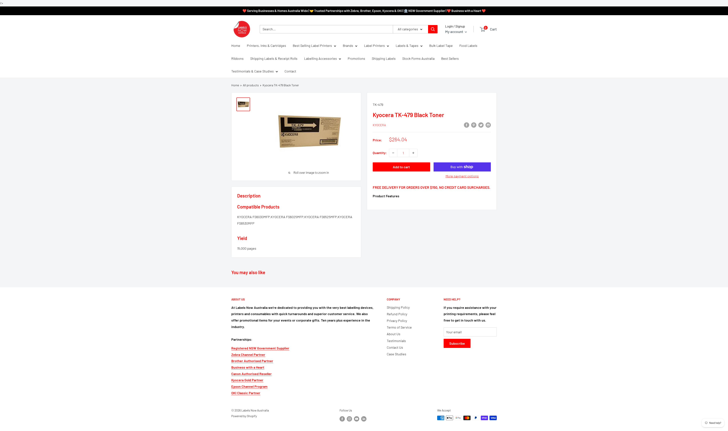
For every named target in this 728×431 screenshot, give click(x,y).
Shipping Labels (384, 58)
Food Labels (468, 45)
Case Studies (396, 354)
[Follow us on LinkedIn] (363, 419)
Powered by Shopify (244, 416)
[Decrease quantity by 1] (393, 153)
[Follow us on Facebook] (342, 419)
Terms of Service (399, 327)
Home (235, 45)
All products (251, 85)
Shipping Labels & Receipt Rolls (273, 58)
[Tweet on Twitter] (481, 125)
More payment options (462, 176)
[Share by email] (488, 125)
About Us (393, 334)
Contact (290, 71)
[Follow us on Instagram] (349, 419)
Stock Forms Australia (418, 58)
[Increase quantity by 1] (413, 153)
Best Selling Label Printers (312, 45)
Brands (348, 45)
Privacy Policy (397, 321)
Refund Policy (397, 314)
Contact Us (395, 347)
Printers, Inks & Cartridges (266, 45)
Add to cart (401, 167)
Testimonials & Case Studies (252, 71)
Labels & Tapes (407, 45)
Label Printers (374, 45)
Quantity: (380, 153)
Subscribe (457, 343)
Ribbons (237, 58)
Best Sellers (450, 58)
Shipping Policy (398, 307)
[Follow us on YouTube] (356, 419)
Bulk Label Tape (441, 45)
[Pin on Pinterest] (473, 125)
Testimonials (396, 341)
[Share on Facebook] (466, 125)
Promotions (356, 58)
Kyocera (379, 125)
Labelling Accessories (320, 58)
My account (454, 31)
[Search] (433, 29)
